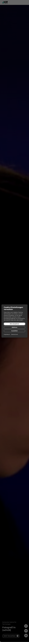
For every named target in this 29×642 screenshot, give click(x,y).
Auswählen (14, 331)
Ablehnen (14, 327)
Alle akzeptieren (14, 324)
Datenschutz (14, 334)
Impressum (7, 334)
